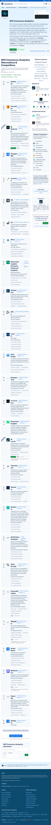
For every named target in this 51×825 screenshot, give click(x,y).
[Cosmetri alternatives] (8, 179)
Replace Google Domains (32, 805)
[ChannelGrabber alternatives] (8, 591)
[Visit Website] (22, 83)
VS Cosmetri (38, 153)
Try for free (13, 148)
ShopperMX (22, 40)
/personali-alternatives (7, 485)
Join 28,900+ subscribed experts (41, 226)
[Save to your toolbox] (5, 18)
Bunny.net (29, 819)
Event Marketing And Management (41, 67)
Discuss (20, 786)
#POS (15, 76)
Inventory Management (41, 69)
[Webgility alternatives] (8, 622)
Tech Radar (29, 792)
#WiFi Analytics (17, 74)
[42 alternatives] (8, 223)
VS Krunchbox (39, 163)
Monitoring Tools (17, 816)
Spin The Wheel (44, 819)
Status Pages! (5, 799)
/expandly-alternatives (7, 694)
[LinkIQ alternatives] (8, 334)
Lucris (40, 204)
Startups (17, 0)
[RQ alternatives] (8, 200)
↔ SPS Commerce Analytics (22, 199)
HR (39, 814)
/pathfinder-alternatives (8, 353)
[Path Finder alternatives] (8, 355)
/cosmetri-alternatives (7, 177)
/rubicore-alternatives (7, 505)
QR (8, 649)
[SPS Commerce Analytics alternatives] (5, 13)
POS (46, 75)
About (24, 786)
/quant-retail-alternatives (8, 647)
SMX (8, 154)
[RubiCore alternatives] (8, 507)
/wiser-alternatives (6, 238)
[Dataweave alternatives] (8, 290)
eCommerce (41, 80)
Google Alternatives (31, 796)
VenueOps (13, 40)
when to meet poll (11, 822)
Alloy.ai (22, 45)
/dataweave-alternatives (8, 288)
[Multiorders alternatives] (8, 671)
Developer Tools (13, 812)
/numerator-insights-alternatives (10, 420)
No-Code (6, 812)
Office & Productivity (39, 75)
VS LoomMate (38, 165)
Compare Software (6, 794)
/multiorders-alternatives (8, 669)
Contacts (14, 786)
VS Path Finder (39, 145)
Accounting (27, 814)
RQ (33, 41)
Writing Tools (44, 814)
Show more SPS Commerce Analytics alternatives (16, 730)
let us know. (39, 183)
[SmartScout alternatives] (8, 466)
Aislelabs (40, 38)
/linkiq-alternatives (6, 332)
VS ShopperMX (39, 157)
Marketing (20, 814)
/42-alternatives (6, 221)
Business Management (39, 64)
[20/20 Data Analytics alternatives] (8, 537)
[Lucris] (8, 439)
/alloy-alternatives (6, 310)
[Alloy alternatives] (8, 312)
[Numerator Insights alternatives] (8, 422)
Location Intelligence (41, 71)
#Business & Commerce (7, 76)
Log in (4, 752)
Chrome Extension (6, 796)
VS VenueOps (38, 155)
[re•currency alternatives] (8, 401)
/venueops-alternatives (8, 104)
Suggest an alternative (15, 736)
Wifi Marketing (45, 78)
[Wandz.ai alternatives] (8, 487)
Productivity (14, 814)
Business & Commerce (41, 62)
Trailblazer (13, 43)
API (27, 786)
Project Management (7, 816)
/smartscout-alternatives (8, 464)
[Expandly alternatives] (8, 696)
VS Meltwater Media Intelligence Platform (39, 160)
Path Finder (37, 41)
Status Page (13, 52)
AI (2, 812)
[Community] (46, 3)
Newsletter (4, 805)
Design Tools (22, 812)
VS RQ (37, 143)
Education (29, 816)
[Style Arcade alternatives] (8, 564)
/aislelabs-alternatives (7, 80)
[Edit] (48, 51)
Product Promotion (6, 786)
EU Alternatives (38, 181)
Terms (16, 819)
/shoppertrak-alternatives (8, 376)
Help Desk (7, 814)
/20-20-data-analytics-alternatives (10, 535)
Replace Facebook (30, 794)
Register (44, 0)
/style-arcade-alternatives (8, 562)
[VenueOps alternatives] (8, 106)
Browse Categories (6, 792)
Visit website (13, 49)
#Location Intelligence (6, 74)
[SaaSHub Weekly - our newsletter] (44, 3)
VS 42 (37, 167)
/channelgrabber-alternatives (9, 589)
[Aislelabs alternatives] (8, 82)
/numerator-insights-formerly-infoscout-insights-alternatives (14, 261)
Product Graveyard (30, 801)
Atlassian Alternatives (31, 799)
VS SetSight (38, 169)
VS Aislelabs (38, 141)
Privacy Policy (11, 819)
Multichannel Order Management (41, 73)
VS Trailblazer (38, 147)
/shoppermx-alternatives (8, 152)
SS (8, 721)
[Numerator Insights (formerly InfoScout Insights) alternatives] (8, 262)
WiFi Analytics (37, 78)
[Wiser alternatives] (8, 240)
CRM (3, 814)
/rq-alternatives (6, 198)
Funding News (5, 801)
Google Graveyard (30, 803)
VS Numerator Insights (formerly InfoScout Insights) (40, 150)
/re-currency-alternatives (8, 399)
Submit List (4, 803)
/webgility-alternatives (7, 620)
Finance (24, 816)
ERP (47, 64)
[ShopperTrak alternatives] (8, 378)
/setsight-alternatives (7, 719)
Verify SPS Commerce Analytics (38, 51)
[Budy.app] (8, 127)
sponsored (25, 766)
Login (49, 0)
